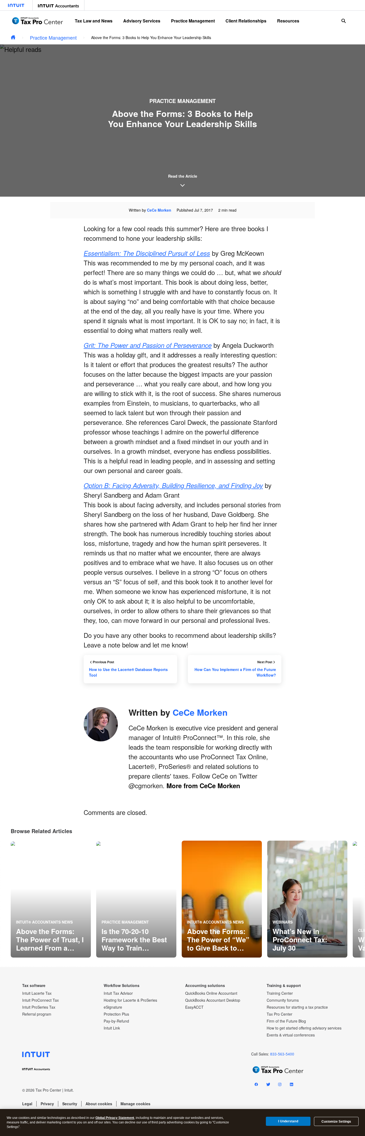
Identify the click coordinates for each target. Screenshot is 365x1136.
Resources (288, 21)
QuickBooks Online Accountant (211, 993)
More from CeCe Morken (203, 785)
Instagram (280, 1085)
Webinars (283, 922)
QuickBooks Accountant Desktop (212, 1000)
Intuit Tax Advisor (118, 993)
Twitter (268, 1085)
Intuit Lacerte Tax (37, 993)
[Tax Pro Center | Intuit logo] (37, 21)
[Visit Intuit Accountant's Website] (58, 5)
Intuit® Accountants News (44, 922)
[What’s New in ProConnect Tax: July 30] (307, 899)
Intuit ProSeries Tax (38, 1007)
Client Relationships (246, 21)
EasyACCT (194, 1007)
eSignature (113, 1007)
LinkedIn (291, 1085)
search (343, 21)
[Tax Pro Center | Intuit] (13, 37)
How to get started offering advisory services (304, 1028)
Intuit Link (112, 1028)
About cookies (99, 1103)
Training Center (280, 993)
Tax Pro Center (279, 1014)
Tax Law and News (93, 21)
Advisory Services (141, 21)
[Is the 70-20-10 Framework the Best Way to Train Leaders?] (136, 899)
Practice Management (193, 21)
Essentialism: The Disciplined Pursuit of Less (147, 253)
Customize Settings (336, 1121)
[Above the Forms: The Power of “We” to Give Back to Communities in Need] (222, 899)
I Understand (288, 1121)
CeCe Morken (159, 210)
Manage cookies (135, 1103)
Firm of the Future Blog (286, 1021)
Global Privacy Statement (114, 1118)
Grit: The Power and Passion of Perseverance (148, 345)
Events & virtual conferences (291, 1035)
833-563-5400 (282, 1054)
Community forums (283, 1000)
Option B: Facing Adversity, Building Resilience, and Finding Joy (173, 485)
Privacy (47, 1103)
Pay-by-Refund (116, 1021)
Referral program (36, 1014)
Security (69, 1103)
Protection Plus (116, 1014)
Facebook (256, 1085)
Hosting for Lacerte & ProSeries (130, 1000)
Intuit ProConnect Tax (40, 1000)
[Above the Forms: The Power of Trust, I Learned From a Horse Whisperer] (51, 899)
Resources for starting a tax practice (297, 1007)
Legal (27, 1103)
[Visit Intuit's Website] (16, 5)
